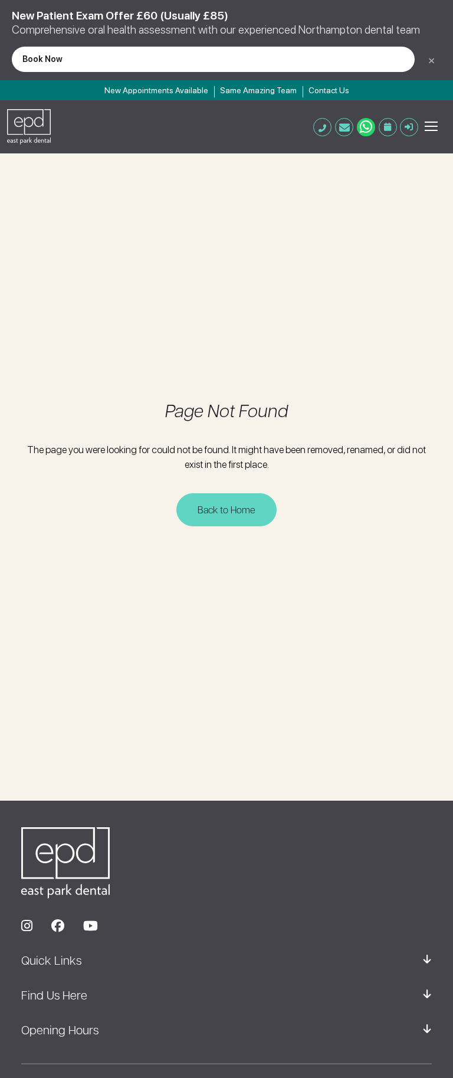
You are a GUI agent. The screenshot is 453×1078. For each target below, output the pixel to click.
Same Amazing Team (258, 90)
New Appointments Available (156, 90)
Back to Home (226, 509)
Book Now (42, 58)
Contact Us (328, 90)
